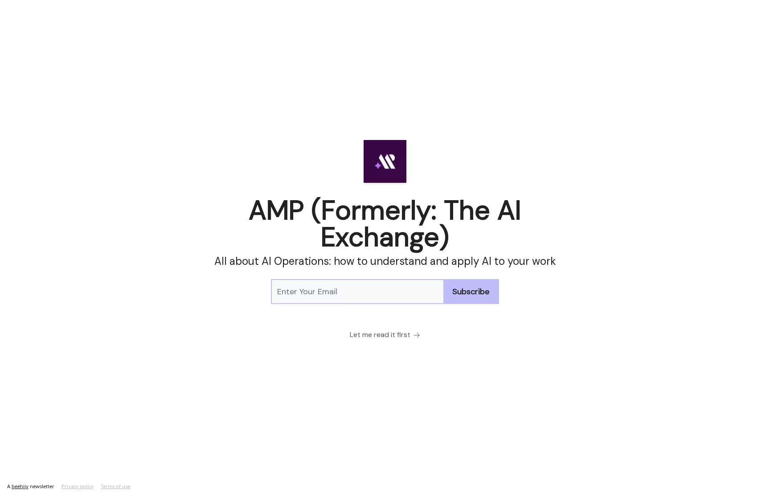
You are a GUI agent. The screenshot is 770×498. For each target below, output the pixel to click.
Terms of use (115, 486)
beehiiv (20, 486)
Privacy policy (77, 486)
